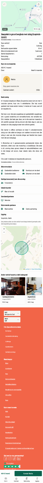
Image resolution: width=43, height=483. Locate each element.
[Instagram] (10, 459)
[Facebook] (5, 459)
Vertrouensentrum (10, 438)
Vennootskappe (10, 379)
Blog (6, 363)
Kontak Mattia (28, 473)
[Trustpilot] (12, 469)
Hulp (6, 411)
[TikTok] (14, 459)
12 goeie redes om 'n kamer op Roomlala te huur (19, 448)
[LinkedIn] (18, 459)
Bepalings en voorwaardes (13, 389)
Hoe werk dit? (9, 427)
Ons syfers (8, 395)
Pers (6, 374)
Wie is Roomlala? (10, 422)
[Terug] (4, 7)
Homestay (8, 331)
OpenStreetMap (36, 269)
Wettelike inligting (10, 384)
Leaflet (27, 269)
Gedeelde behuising (11, 336)
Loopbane (8, 368)
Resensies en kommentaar (13, 443)
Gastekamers (9, 347)
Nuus (6, 400)
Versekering (8, 432)
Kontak (7, 416)
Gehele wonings (10, 352)
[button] (4, 229)
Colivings (8, 341)
